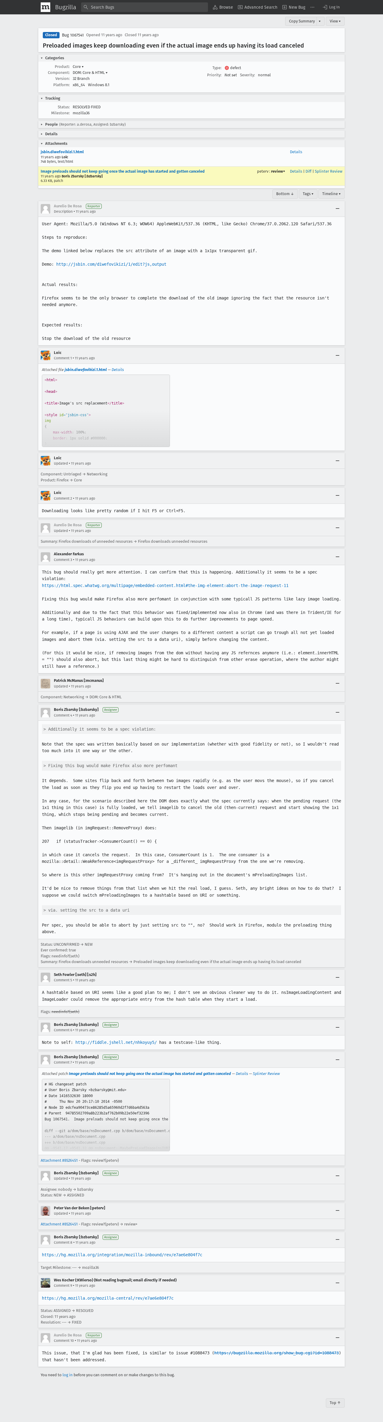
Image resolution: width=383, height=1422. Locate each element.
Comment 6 (63, 1030)
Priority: (214, 75)
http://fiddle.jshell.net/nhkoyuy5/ (116, 1042)
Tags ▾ (308, 193)
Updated (61, 463)
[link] (106, 411)
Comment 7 (63, 1062)
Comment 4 (63, 715)
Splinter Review (328, 171)
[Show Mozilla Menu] (45, 7)
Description (63, 211)
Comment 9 (63, 1285)
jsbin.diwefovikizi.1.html (62, 152)
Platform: (61, 85)
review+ (278, 171)
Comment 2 (63, 498)
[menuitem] (222, 7)
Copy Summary (302, 21)
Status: (64, 107)
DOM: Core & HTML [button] (90, 72)
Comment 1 (63, 358)
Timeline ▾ (331, 193)
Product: (62, 66)
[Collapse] (337, 209)
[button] (331, 7)
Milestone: (60, 113)
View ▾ (335, 21)
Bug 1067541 (73, 35)
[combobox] (144, 7)
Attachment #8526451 (59, 1160)
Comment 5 (63, 980)
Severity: (247, 75)
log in (68, 1375)
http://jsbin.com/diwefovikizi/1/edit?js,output (111, 264)
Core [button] (78, 66)
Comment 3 (63, 560)
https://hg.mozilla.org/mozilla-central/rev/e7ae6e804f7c (108, 1298)
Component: (59, 72)
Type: (216, 68)
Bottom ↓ (285, 193)
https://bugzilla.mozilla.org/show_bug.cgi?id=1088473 (276, 1352)
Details (296, 152)
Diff (308, 171)
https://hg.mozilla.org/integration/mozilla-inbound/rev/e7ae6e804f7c (122, 1254)
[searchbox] (144, 7)
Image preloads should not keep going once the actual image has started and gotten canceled (123, 171)
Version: (62, 78)
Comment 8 (63, 1242)
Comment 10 (64, 1341)
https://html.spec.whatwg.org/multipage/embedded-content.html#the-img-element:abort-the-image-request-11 (165, 585)
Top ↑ (335, 1402)
